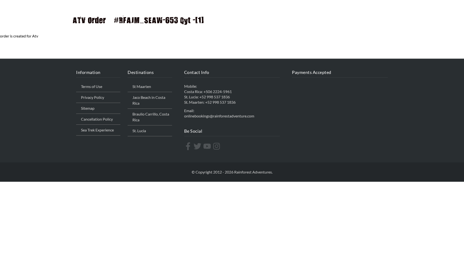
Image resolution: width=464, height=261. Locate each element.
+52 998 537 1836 (214, 96)
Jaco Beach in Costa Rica (148, 100)
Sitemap (87, 108)
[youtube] (207, 146)
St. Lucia (139, 130)
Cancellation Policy (97, 119)
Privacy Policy (92, 97)
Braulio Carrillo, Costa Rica (150, 117)
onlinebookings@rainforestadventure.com (219, 116)
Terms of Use (91, 86)
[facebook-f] (188, 146)
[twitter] (198, 146)
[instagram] (217, 146)
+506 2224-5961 (217, 91)
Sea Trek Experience (97, 130)
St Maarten (141, 86)
